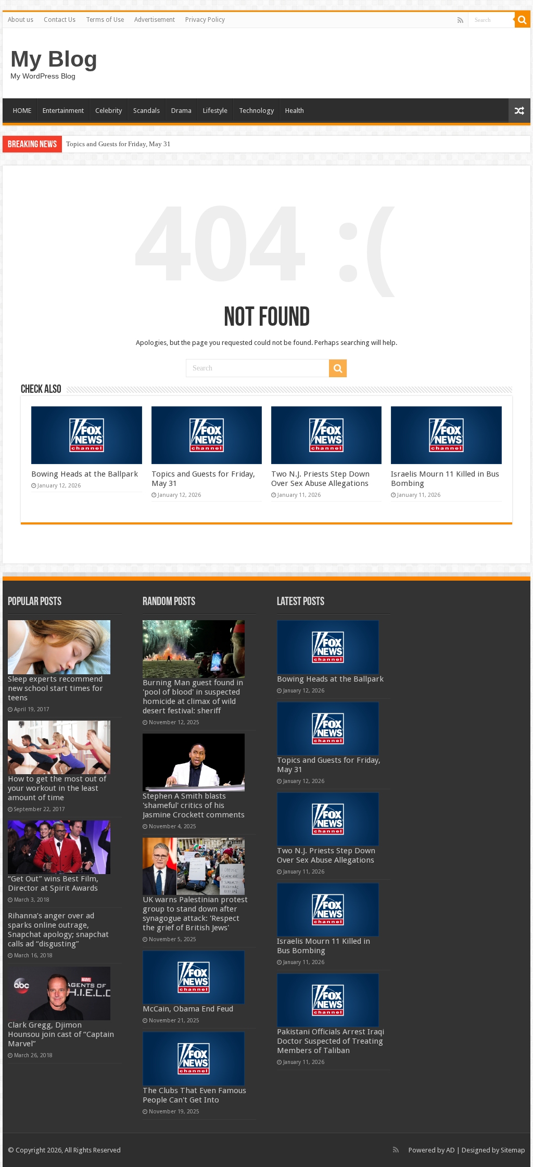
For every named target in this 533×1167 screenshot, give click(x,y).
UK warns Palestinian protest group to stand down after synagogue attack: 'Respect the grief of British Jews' (195, 913)
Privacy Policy (205, 19)
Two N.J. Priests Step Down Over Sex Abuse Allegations (320, 478)
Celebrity (108, 110)
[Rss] (460, 20)
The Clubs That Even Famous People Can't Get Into (194, 1095)
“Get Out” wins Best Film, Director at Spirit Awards (53, 883)
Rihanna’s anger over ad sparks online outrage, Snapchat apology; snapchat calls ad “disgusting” (58, 929)
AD (450, 1150)
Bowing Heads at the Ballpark (84, 474)
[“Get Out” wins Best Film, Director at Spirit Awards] (59, 847)
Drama (181, 110)
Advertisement (154, 19)
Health (294, 110)
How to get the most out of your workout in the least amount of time (57, 788)
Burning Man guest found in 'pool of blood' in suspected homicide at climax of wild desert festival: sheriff (193, 696)
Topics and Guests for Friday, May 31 (118, 144)
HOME (22, 110)
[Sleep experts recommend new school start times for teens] (59, 647)
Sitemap (513, 1150)
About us (20, 19)
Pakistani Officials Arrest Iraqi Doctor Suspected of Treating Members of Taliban (330, 1041)
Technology (256, 110)
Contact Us (59, 19)
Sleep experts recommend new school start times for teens (55, 688)
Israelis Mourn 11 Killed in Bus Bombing (323, 946)
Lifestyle (215, 110)
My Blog (53, 58)
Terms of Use (105, 19)
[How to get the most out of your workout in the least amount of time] (59, 747)
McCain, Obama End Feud (188, 1009)
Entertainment (63, 110)
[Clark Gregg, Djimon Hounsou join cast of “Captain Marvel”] (59, 993)
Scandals (146, 110)
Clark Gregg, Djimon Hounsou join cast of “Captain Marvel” (61, 1034)
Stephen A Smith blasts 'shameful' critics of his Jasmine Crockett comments (194, 805)
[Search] (522, 20)
